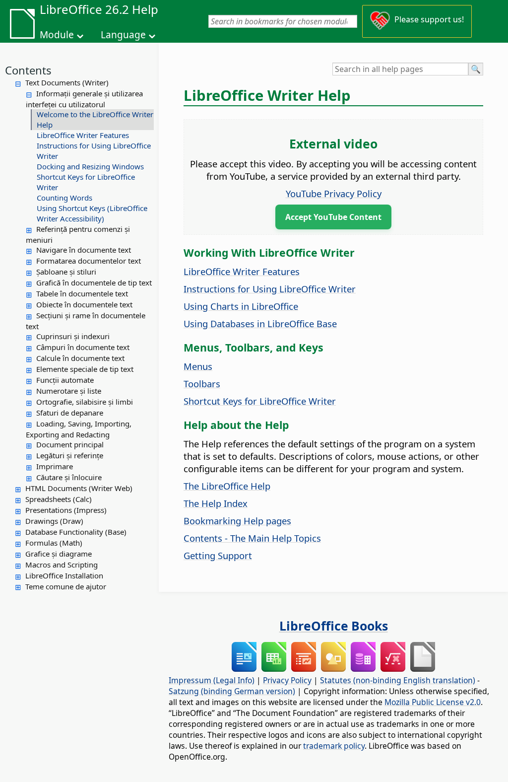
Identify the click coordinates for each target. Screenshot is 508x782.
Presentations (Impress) (66, 510)
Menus (198, 366)
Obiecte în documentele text (84, 304)
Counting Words (64, 198)
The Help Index (216, 503)
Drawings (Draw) (54, 521)
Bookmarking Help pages (237, 520)
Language (123, 34)
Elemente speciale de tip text (84, 369)
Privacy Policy (287, 680)
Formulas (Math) (53, 543)
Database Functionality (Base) (76, 532)
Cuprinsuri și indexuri (73, 336)
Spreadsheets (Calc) (58, 499)
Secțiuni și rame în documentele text (85, 320)
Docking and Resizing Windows (90, 166)
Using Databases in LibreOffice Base (260, 323)
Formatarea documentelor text (88, 261)
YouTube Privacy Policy (333, 193)
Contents (28, 70)
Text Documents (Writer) (67, 82)
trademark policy (334, 745)
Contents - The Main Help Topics (252, 538)
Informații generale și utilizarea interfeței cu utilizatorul (84, 98)
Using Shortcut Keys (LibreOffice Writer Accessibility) (92, 213)
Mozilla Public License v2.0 (432, 702)
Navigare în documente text (83, 250)
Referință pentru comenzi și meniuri (78, 234)
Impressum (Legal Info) (211, 680)
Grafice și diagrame (58, 554)
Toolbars (202, 383)
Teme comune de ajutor (65, 586)
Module (57, 34)
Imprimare (54, 466)
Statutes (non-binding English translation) (397, 680)
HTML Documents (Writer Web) (78, 488)
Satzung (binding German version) (232, 691)
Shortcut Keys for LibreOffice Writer (86, 182)
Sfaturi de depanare (69, 413)
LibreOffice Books (333, 625)
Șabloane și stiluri (66, 272)
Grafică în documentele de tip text (94, 282)
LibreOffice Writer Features (83, 135)
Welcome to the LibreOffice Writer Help (95, 119)
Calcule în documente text (80, 358)
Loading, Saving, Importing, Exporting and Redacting (78, 429)
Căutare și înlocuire (69, 477)
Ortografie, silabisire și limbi (84, 402)
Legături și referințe (69, 455)
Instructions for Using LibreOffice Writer (94, 151)
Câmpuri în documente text (82, 347)
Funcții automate (65, 380)
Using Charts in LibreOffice (241, 306)
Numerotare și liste (68, 391)
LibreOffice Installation (64, 575)
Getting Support (218, 555)
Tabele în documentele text (82, 293)
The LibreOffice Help (227, 486)
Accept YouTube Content (333, 217)
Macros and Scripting (61, 564)
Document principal (70, 444)
